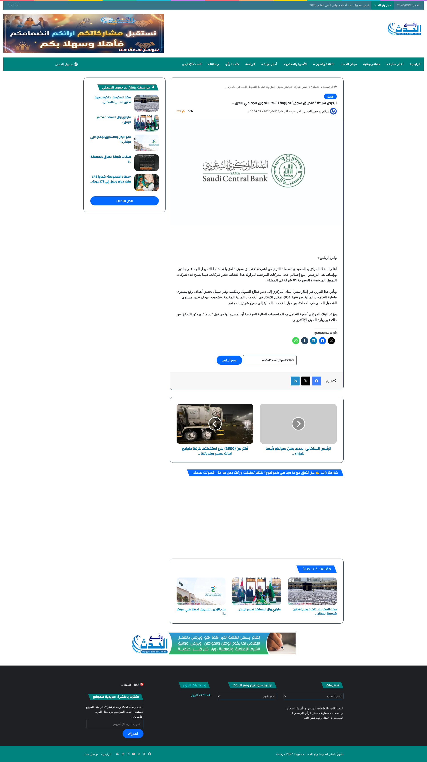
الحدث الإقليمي (191, 64)
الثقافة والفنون (325, 64)
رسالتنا (214, 64)
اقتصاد (316, 86)
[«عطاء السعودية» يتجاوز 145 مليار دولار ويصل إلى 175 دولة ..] (146, 182)
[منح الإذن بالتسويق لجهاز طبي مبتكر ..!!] (201, 591)
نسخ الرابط (229, 360)
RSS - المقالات (130, 684)
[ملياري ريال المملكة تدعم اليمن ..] (256, 591)
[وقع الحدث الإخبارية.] (405, 28)
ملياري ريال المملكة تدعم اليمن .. (259, 609)
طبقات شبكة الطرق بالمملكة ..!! (111, 159)
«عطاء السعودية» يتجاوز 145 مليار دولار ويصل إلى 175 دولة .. (110, 179)
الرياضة (250, 64)
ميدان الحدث (349, 64)
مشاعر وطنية (371, 64)
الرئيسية (415, 64)
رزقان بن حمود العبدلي (316, 111)
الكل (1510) (124, 201)
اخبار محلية (396, 64)
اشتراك (133, 733)
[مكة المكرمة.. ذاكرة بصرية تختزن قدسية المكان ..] (312, 591)
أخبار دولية (270, 64)
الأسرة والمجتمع (296, 64)
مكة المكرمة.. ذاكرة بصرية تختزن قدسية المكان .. (315, 611)
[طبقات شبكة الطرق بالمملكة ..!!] (146, 162)
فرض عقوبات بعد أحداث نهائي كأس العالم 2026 (339, 5)
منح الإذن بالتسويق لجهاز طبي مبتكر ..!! (201, 611)
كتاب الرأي (232, 64)
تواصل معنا (91, 754)
